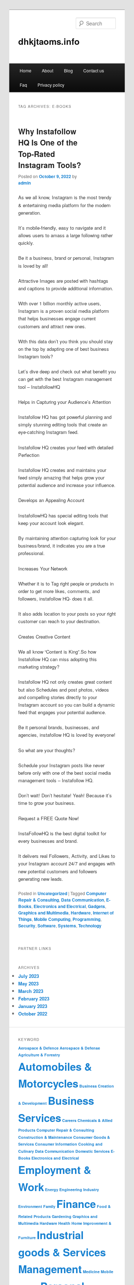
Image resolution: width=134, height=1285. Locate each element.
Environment (30, 1206)
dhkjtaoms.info (49, 41)
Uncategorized (52, 893)
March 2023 (30, 991)
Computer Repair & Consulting (65, 1130)
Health (64, 1223)
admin (24, 183)
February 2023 (33, 998)
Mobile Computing (52, 919)
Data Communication (82, 900)
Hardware (81, 912)
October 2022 (32, 1013)
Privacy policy (51, 85)
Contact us (93, 70)
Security (26, 925)
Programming (86, 919)
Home (25, 70)
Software (47, 925)
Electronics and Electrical (60, 906)
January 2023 (32, 1006)
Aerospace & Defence (38, 1048)
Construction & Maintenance (45, 1137)
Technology (89, 925)
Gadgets (96, 906)
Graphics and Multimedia (43, 912)
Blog (68, 70)
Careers (69, 1120)
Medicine (91, 1271)
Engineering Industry (79, 1189)
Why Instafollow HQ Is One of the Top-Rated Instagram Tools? (49, 148)
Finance (76, 1203)
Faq (23, 85)
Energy (51, 1189)
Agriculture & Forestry (39, 1054)
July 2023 (28, 976)
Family (49, 1206)
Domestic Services (92, 1151)
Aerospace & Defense (80, 1048)
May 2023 (28, 983)
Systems (67, 925)
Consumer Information (56, 1144)
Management (50, 1268)
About (47, 70)
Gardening (61, 1216)
